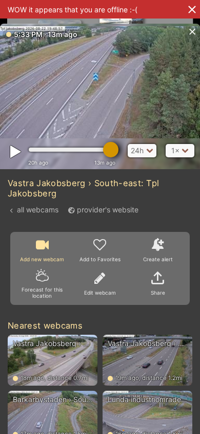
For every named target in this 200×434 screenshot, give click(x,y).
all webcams (37, 209)
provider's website (107, 209)
